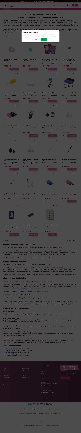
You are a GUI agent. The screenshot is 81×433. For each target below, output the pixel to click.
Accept (43, 39)
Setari (36, 39)
